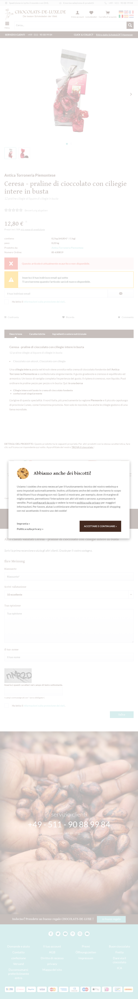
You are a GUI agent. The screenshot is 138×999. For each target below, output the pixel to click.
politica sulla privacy (88, 502)
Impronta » (23, 523)
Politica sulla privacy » (30, 528)
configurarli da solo (44, 502)
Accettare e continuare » (100, 526)
